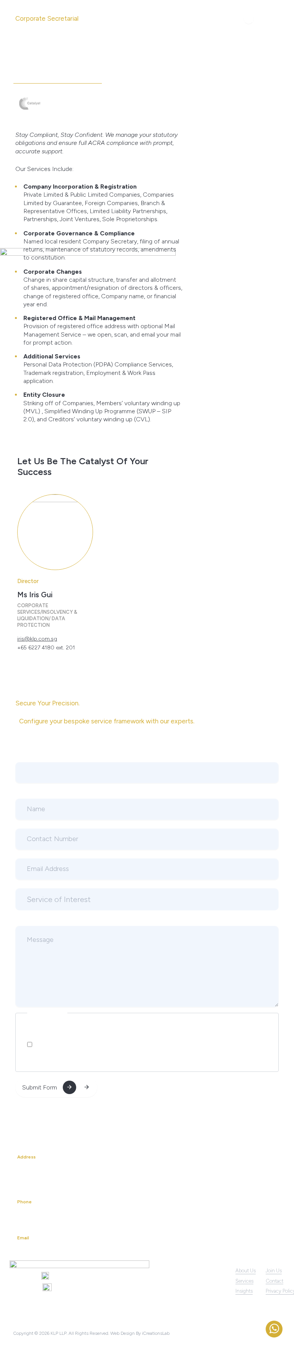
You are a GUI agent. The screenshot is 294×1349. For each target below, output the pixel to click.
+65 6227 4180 (38, 1215)
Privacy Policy (93, 1044)
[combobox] (147, 899)
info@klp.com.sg (40, 1251)
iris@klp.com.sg (37, 639)
